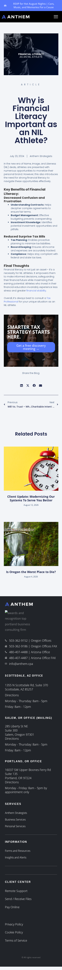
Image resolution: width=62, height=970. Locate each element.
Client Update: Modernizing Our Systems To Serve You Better (31, 498)
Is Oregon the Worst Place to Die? (31, 572)
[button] (21, 385)
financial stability (36, 290)
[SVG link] (56, 17)
